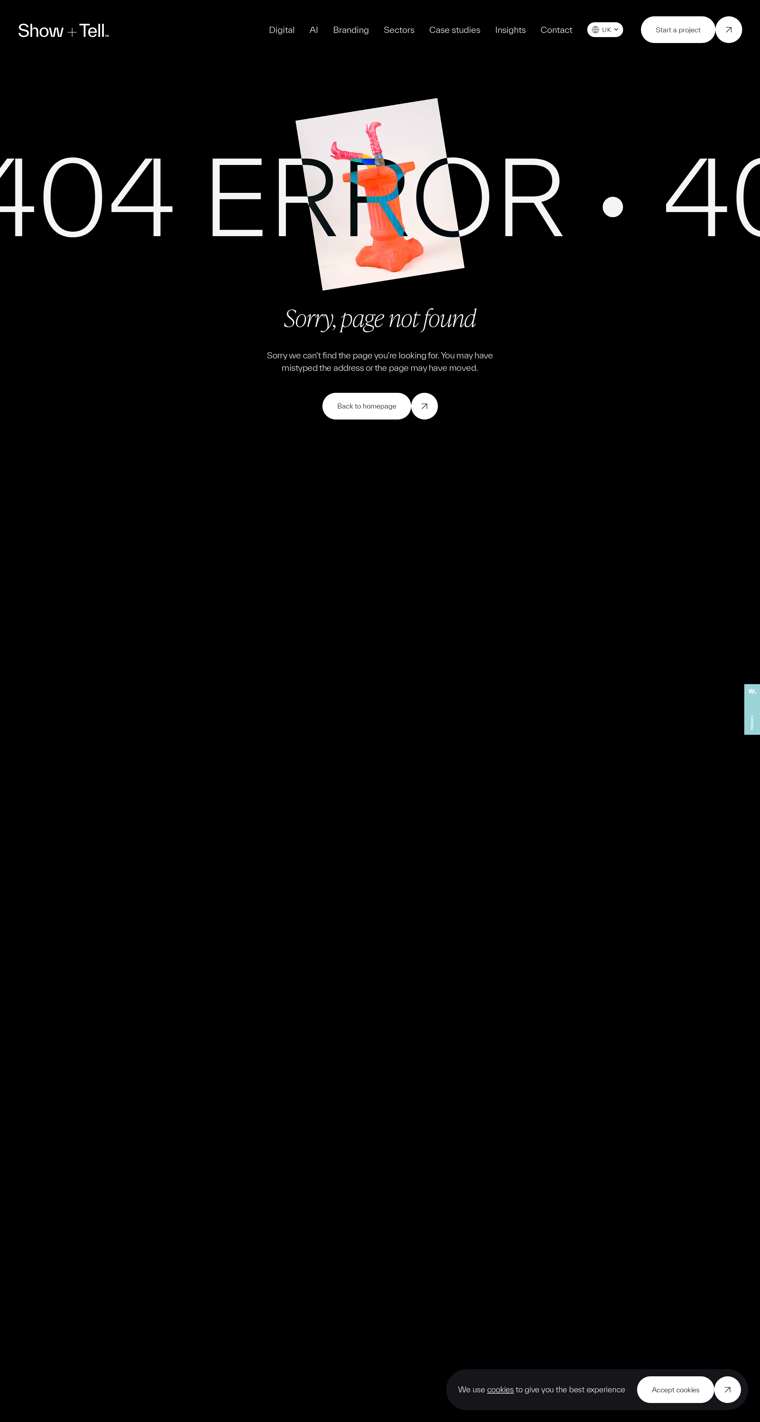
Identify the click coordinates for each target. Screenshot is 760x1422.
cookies (500, 1389)
